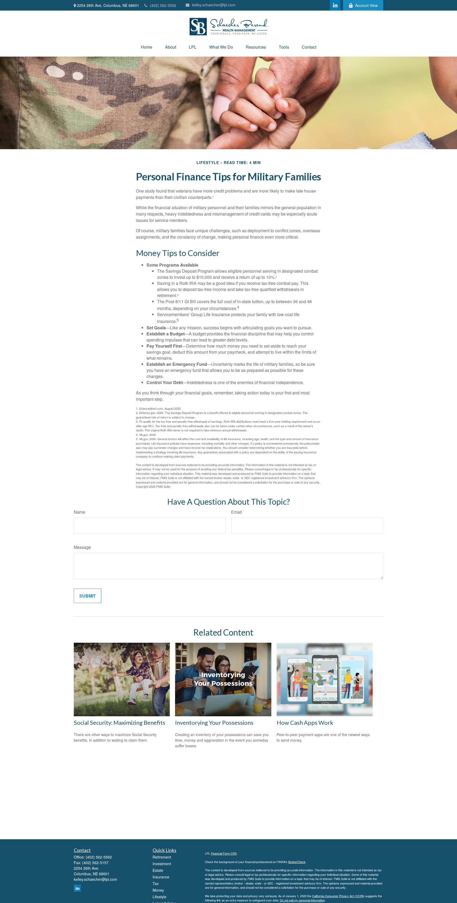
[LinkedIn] (335, 5)
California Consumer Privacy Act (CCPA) (338, 896)
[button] (147, 47)
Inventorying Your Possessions (214, 722)
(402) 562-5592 (163, 5)
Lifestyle (159, 896)
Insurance (161, 876)
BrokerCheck (296, 862)
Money (158, 890)
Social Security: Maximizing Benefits (119, 722)
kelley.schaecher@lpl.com (213, 4)
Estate (158, 870)
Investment (162, 863)
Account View (366, 5)
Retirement (162, 857)
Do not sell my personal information (302, 900)
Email (236, 512)
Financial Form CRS (224, 853)
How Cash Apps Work (305, 722)
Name (79, 512)
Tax (156, 883)
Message (82, 547)
